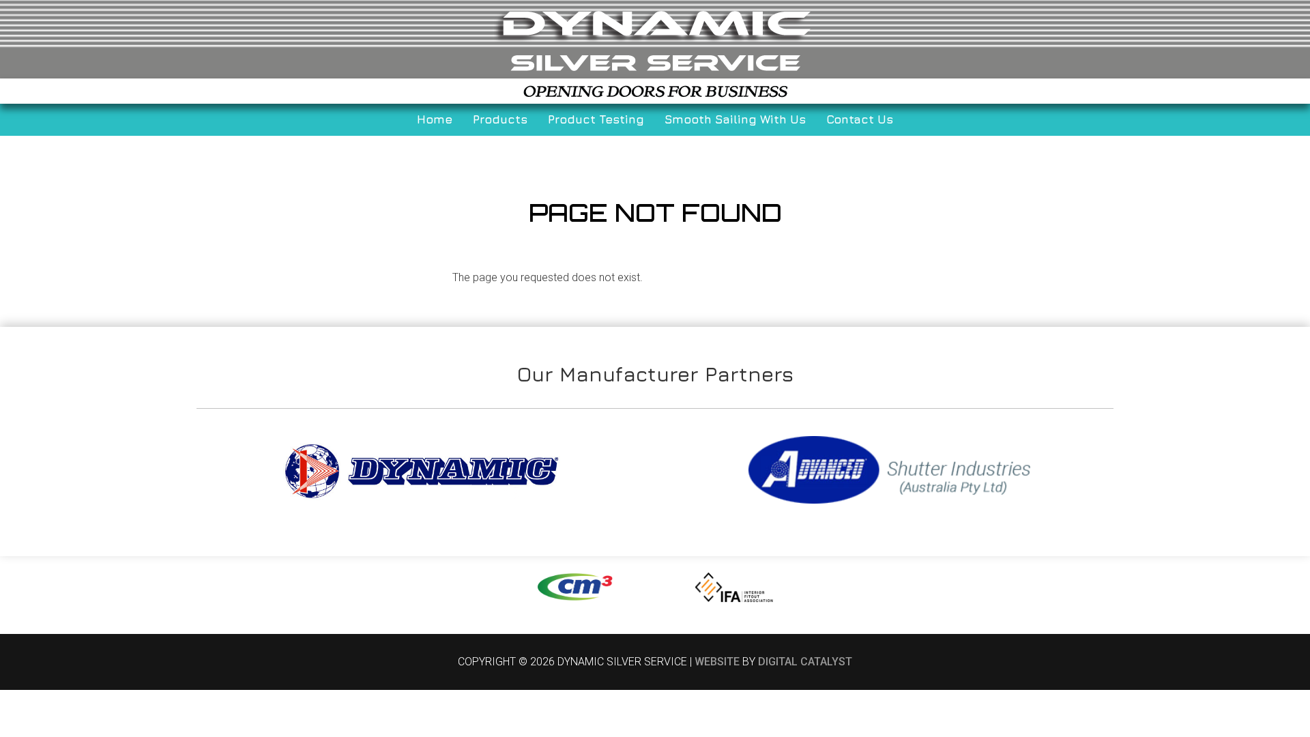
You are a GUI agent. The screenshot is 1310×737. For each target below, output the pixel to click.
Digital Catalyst (805, 661)
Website (717, 661)
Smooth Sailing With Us (735, 119)
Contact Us (859, 119)
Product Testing (596, 119)
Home (434, 119)
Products (500, 119)
